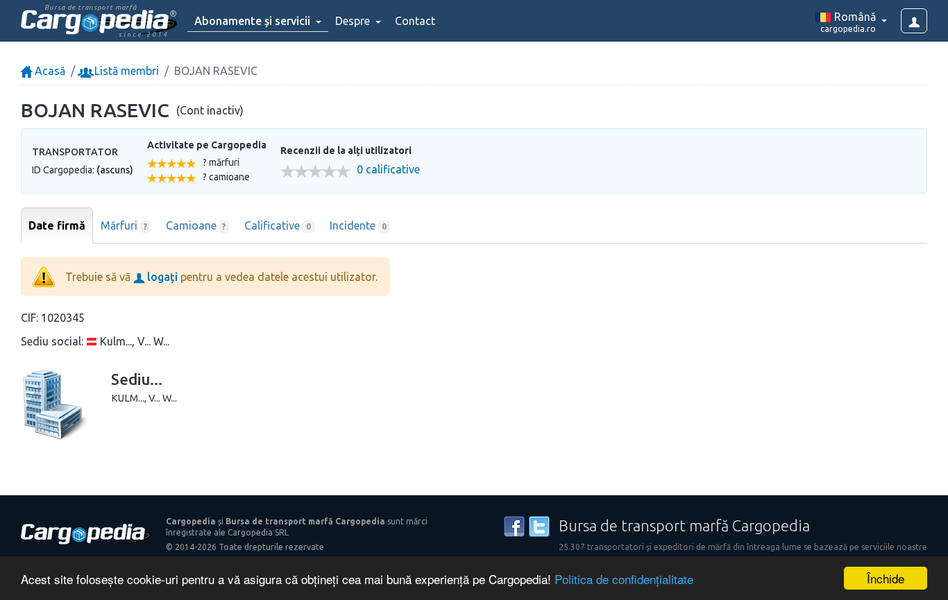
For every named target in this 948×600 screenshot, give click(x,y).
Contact (415, 21)
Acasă (48, 71)
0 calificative (388, 169)
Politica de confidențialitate (624, 579)
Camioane (196, 225)
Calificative (277, 225)
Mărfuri (124, 225)
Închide (885, 578)
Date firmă (56, 225)
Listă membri (125, 71)
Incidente (358, 225)
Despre (354, 21)
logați (161, 277)
